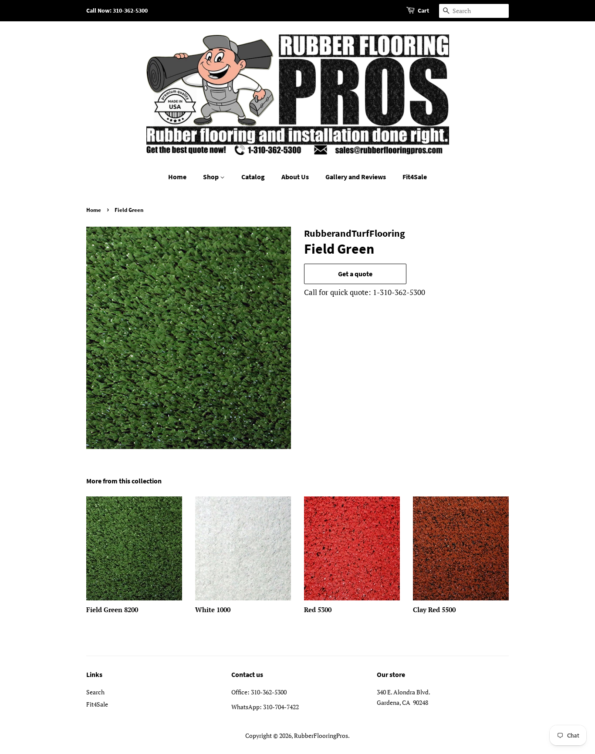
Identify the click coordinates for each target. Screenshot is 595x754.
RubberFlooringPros (321, 735)
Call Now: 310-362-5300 (117, 10)
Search (95, 692)
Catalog (253, 176)
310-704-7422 (281, 707)
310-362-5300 (269, 692)
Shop (211, 176)
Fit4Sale (414, 176)
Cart (423, 10)
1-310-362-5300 (399, 292)
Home (177, 176)
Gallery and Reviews (355, 176)
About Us (295, 176)
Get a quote (355, 273)
